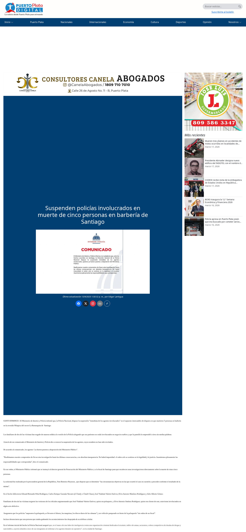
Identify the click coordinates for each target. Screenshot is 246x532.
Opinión (207, 22)
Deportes (181, 22)
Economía (128, 22)
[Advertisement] (123, 48)
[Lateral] (213, 102)
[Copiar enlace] (107, 304)
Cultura (155, 22)
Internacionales (97, 22)
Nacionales (66, 22)
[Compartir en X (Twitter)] (86, 304)
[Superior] (92, 82)
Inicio (8, 22)
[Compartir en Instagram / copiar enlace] (93, 304)
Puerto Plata (37, 22)
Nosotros (233, 22)
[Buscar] (240, 6)
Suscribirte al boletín (223, 12)
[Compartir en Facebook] (79, 304)
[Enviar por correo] (100, 304)
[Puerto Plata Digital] (23, 9)
